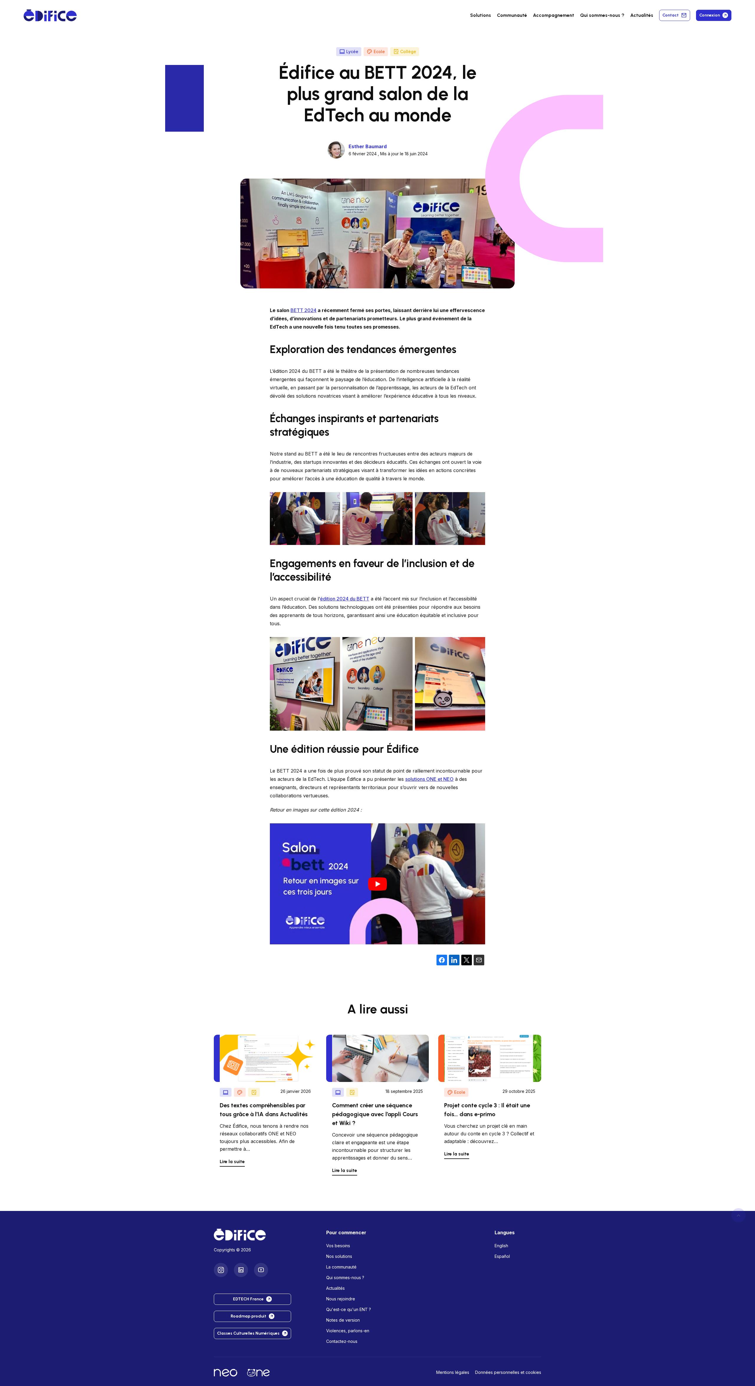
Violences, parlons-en (347, 1330)
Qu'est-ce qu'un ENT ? (348, 1309)
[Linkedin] (241, 1270)
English (501, 1245)
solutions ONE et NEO (429, 779)
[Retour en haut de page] (738, 1215)
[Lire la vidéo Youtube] (377, 884)
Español (502, 1256)
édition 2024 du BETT (344, 599)
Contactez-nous (341, 1341)
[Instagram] (221, 1270)
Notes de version (343, 1320)
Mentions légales (452, 1372)
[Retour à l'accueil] (265, 1234)
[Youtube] (261, 1270)
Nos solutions (339, 1256)
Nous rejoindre (340, 1298)
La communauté (341, 1266)
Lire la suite (232, 1161)
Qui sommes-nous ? (345, 1277)
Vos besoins (338, 1245)
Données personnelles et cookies (508, 1372)
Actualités (641, 15)
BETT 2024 (303, 310)
